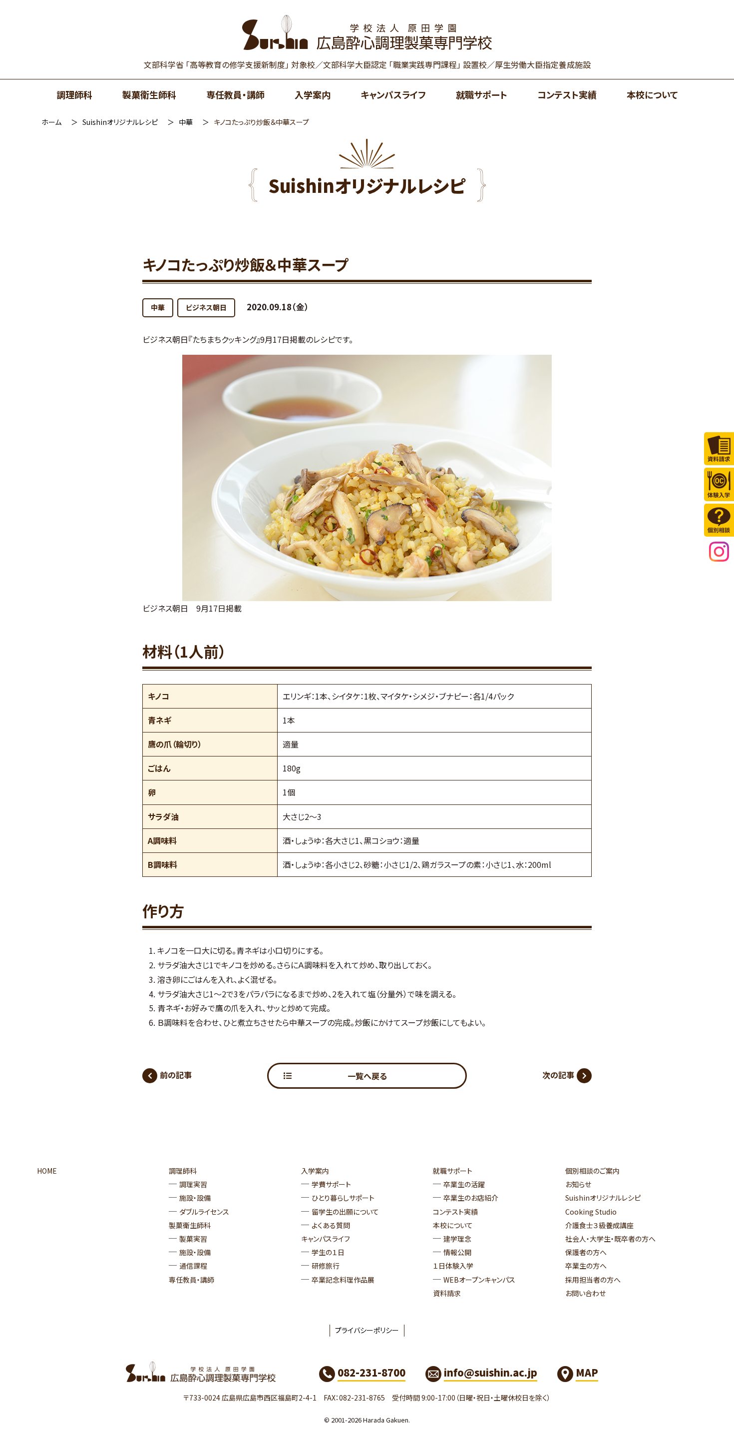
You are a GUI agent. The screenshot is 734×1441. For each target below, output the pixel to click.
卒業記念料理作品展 (343, 1280)
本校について (652, 94)
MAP (587, 1372)
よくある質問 (331, 1225)
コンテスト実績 (567, 94)
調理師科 (74, 94)
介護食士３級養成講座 (599, 1225)
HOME (47, 1171)
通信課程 (193, 1266)
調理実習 (193, 1184)
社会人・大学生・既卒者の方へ (610, 1239)
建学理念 (457, 1239)
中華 (186, 122)
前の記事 (176, 1075)
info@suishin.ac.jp (490, 1372)
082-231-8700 (371, 1372)
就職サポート (481, 94)
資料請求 (447, 1293)
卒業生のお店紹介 (470, 1198)
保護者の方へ (586, 1252)
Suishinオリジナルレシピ (120, 122)
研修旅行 (326, 1266)
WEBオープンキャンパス (479, 1280)
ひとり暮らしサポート (343, 1198)
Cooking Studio (591, 1212)
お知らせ (578, 1184)
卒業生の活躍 (464, 1184)
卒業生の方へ (586, 1266)
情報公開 (457, 1252)
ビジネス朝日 (206, 307)
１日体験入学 (453, 1266)
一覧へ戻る (367, 1076)
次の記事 (558, 1075)
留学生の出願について (345, 1212)
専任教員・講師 (235, 94)
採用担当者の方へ (593, 1280)
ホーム (51, 122)
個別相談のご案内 (592, 1171)
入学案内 (313, 94)
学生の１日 (328, 1252)
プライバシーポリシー (367, 1330)
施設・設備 (195, 1198)
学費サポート (331, 1184)
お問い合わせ (585, 1293)
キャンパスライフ (393, 94)
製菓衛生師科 (149, 94)
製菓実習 (193, 1239)
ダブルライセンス (204, 1212)
